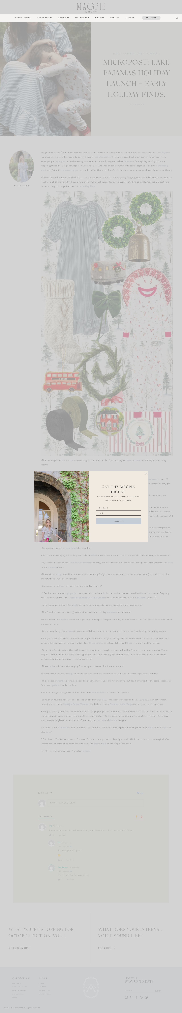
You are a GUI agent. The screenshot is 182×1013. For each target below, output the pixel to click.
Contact (114, 18)
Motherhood (82, 18)
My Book (99, 18)
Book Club (63, 18)
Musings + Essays (22, 18)
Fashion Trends (44, 18)
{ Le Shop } (131, 18)
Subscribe (151, 18)
